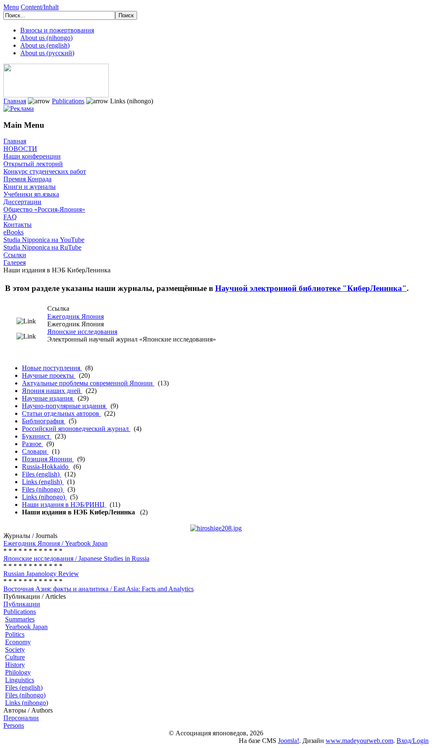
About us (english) (45, 45)
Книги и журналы (29, 186)
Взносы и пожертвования (57, 30)
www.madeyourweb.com (359, 740)
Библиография (43, 421)
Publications (68, 101)
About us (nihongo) (46, 37)
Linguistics (19, 679)
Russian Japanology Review (41, 573)
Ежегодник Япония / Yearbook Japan (55, 543)
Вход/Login (413, 740)
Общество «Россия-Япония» (44, 209)
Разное (32, 443)
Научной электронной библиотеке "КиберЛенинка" (311, 288)
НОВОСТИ (20, 148)
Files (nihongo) (43, 489)
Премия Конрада (27, 179)
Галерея (14, 262)
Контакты (17, 224)
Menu (11, 7)
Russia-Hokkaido (46, 466)
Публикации (21, 604)
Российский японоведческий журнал (76, 428)
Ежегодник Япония (75, 316)
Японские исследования (82, 331)
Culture (15, 657)
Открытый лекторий (33, 163)
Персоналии (21, 717)
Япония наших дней (52, 390)
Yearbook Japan (26, 626)
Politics (14, 634)
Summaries (20, 619)
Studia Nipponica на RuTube (42, 247)
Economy (18, 642)
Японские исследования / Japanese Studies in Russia (76, 558)
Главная (14, 101)
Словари (35, 451)
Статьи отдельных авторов (61, 413)
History (15, 664)
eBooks (13, 232)
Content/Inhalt (40, 7)
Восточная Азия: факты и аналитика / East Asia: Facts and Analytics (98, 588)
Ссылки (14, 254)
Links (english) (43, 481)
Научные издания (48, 398)
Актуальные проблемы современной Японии (88, 383)
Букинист (36, 436)
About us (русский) (47, 53)
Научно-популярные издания (64, 405)
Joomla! (288, 740)
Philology (18, 672)
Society (15, 649)
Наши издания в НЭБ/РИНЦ (64, 504)
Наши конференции (32, 156)
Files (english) (41, 474)
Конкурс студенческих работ (44, 171)
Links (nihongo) (44, 496)
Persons (13, 725)
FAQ (10, 217)
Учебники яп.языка (31, 194)
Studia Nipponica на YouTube (43, 239)
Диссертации (22, 201)
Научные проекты (49, 375)
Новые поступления (52, 367)
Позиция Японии (48, 459)
